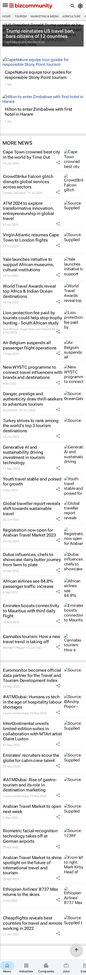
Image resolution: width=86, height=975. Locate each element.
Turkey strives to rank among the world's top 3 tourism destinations (31, 425)
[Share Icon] (58, 162)
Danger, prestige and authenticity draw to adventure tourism (33, 398)
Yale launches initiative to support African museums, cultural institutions (28, 264)
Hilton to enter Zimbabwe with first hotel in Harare (38, 112)
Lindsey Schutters (14, 193)
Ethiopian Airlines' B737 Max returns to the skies (30, 892)
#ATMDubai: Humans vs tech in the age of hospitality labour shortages (32, 701)
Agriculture (71, 16)
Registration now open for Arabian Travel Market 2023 (29, 533)
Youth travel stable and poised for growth (32, 481)
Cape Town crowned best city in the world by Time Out (31, 154)
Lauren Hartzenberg (16, 713)
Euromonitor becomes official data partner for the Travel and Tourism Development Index (32, 675)
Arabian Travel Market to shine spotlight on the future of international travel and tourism (32, 865)
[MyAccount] (81, 6)
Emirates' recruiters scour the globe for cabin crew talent (31, 758)
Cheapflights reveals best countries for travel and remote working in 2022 (32, 923)
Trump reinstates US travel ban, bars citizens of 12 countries (40, 33)
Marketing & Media (45, 16)
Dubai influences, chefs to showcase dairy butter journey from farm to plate (32, 559)
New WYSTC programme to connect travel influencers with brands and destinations (32, 372)
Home (6, 16)
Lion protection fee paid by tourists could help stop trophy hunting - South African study (32, 317)
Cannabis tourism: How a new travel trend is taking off (31, 639)
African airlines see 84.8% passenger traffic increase (28, 584)
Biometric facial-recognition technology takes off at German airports (30, 835)
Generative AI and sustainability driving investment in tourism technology (24, 455)
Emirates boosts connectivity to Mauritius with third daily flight (31, 610)
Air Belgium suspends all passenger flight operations (29, 345)
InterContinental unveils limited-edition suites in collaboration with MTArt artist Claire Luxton (32, 731)
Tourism (21, 16)
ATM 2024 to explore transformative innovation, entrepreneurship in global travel (28, 211)
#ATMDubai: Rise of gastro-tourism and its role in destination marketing (30, 784)
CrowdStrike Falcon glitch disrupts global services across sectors (28, 181)
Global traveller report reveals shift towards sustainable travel (31, 508)
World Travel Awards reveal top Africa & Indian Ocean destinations (29, 291)
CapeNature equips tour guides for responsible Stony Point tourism (38, 75)
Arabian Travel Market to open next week (32, 809)
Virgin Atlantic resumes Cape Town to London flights (31, 237)
